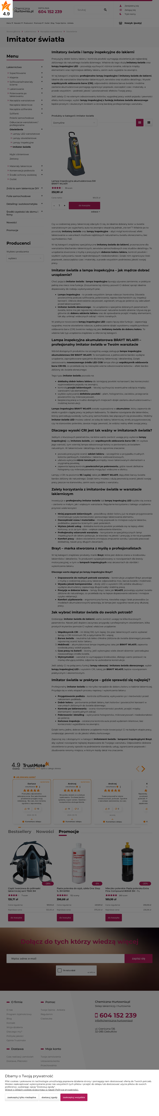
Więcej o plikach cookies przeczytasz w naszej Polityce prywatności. (42, 1089)
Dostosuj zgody (49, 1097)
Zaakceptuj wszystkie (74, 1097)
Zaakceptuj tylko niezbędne (21, 1097)
